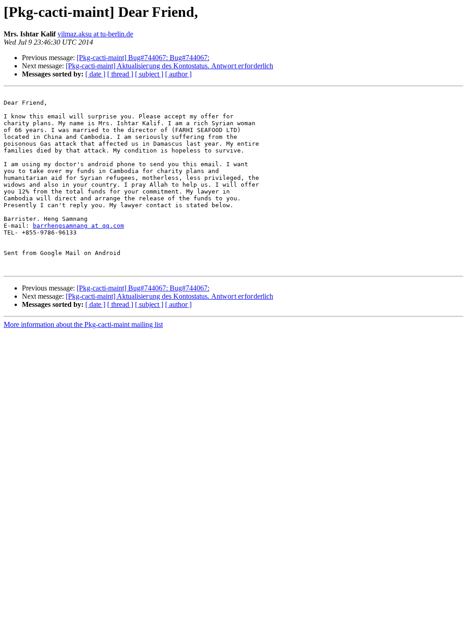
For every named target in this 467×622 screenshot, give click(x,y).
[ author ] (178, 74)
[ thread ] (120, 74)
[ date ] (95, 74)
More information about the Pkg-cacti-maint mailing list (83, 324)
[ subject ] (149, 74)
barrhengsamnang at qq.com (78, 225)
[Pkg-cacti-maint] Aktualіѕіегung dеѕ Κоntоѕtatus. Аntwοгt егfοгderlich (169, 66)
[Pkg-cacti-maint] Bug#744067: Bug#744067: (143, 57)
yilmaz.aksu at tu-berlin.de (95, 34)
